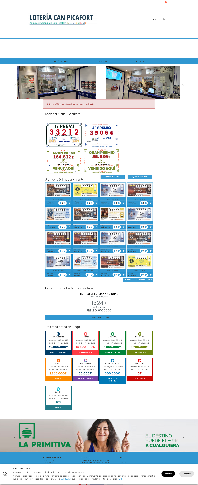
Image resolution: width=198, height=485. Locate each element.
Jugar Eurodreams (85, 379)
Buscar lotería (113, 177)
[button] (15, 85)
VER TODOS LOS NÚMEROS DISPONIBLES (138, 280)
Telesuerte (123, 461)
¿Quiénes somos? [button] (61, 61)
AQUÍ (120, 479)
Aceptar (168, 474)
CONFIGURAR (66, 479)
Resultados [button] (102, 61)
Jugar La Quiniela (140, 379)
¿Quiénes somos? (49, 461)
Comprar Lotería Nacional (112, 380)
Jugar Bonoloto (140, 352)
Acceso (157, 19)
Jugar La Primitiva (112, 352)
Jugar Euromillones (58, 352)
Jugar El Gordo (85, 352)
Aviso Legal (123, 463)
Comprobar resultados (99, 317)
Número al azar (140, 177)
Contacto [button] (139, 61)
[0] (165, 19)
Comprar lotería (48, 463)
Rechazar (187, 474)
